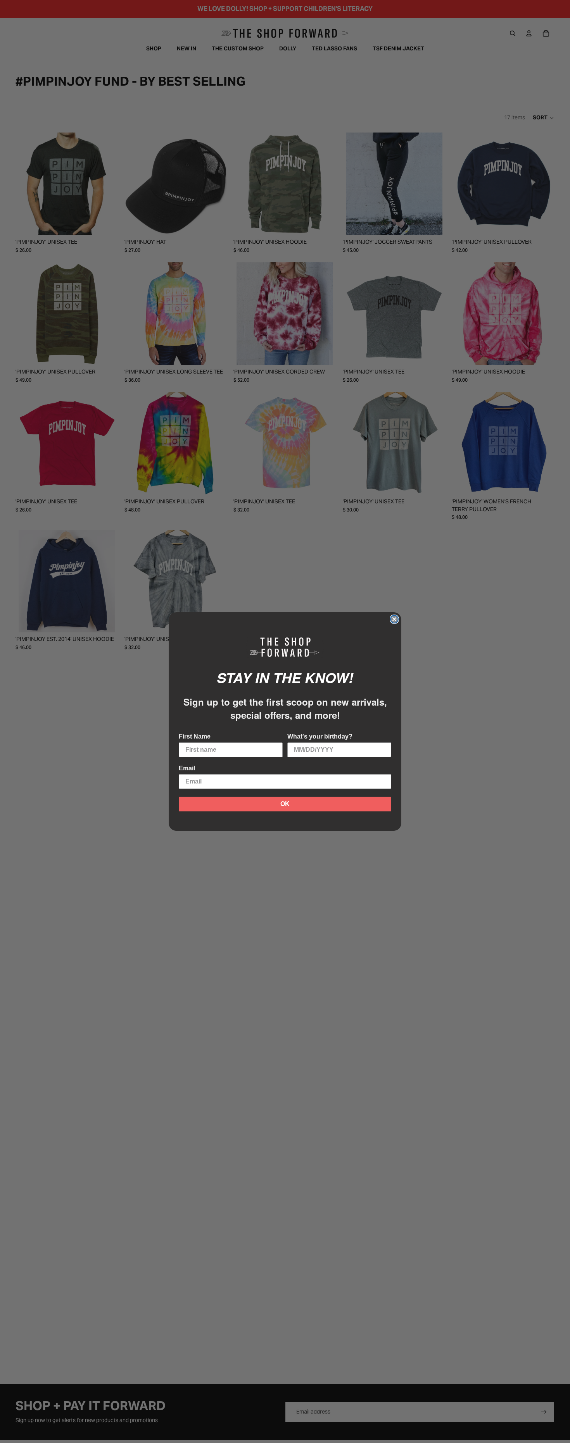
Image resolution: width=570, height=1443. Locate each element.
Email (187, 768)
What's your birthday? (319, 736)
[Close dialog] (394, 619)
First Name (195, 736)
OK (285, 804)
